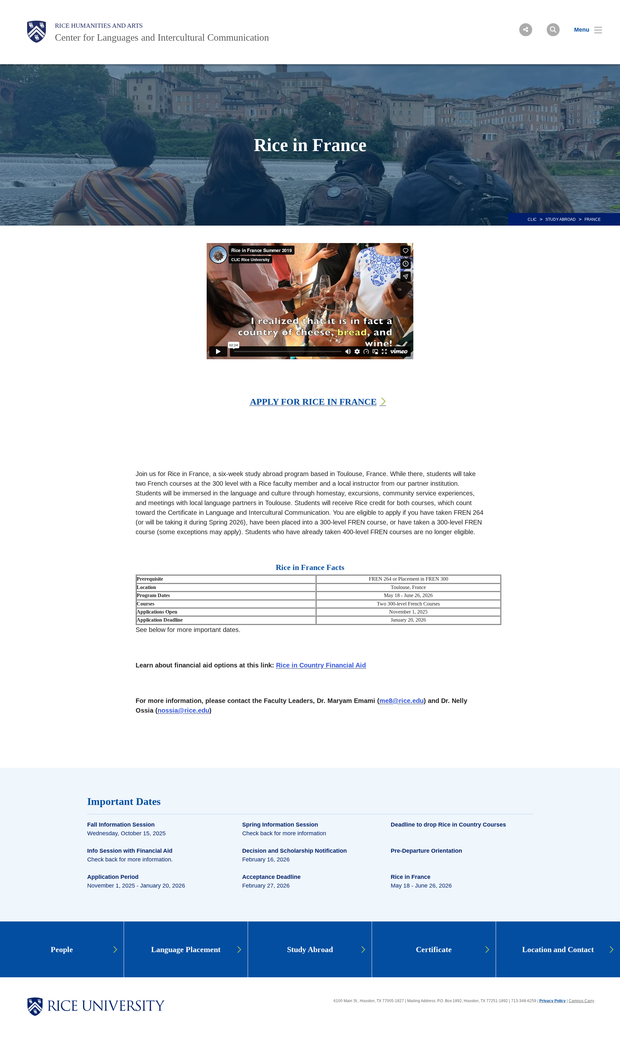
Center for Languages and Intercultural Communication (162, 37)
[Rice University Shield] (36, 31)
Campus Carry (581, 1001)
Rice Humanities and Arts (99, 25)
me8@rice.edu (401, 700)
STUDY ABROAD (560, 219)
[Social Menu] (525, 29)
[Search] (553, 29)
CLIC (532, 219)
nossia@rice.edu (183, 710)
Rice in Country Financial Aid (321, 665)
